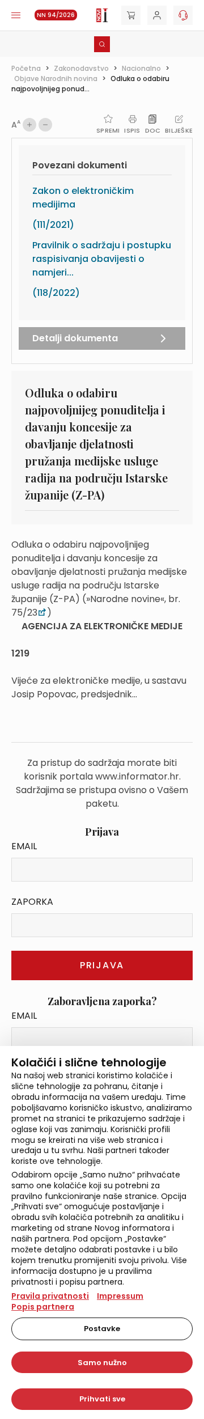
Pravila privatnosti (50, 1296)
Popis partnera (42, 1306)
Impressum (120, 1296)
